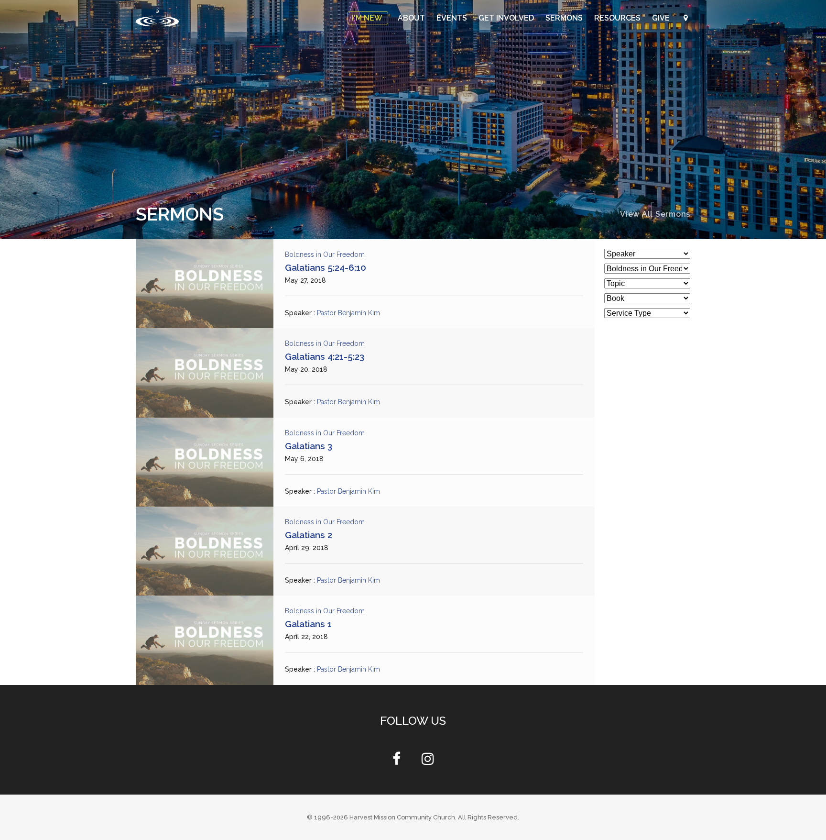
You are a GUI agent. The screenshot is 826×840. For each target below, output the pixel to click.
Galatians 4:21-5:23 (324, 356)
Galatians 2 (308, 535)
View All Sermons (655, 214)
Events (452, 17)
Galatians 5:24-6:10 (325, 267)
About (412, 17)
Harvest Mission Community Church (402, 817)
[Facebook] (396, 761)
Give (662, 17)
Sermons (565, 17)
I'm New (368, 17)
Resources (618, 17)
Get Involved (507, 17)
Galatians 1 (308, 624)
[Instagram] (428, 761)
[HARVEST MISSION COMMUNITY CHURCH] (157, 18)
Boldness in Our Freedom (325, 254)
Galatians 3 (308, 446)
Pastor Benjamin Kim (350, 313)
